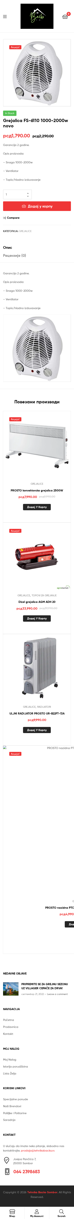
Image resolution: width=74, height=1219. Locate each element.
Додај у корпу (40, 206)
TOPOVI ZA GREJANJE (44, 595)
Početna (8, 1020)
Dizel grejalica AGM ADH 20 (37, 602)
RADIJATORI (44, 706)
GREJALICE (25, 231)
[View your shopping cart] (65, 16)
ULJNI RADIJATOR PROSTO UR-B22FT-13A (37, 713)
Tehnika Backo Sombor (42, 1192)
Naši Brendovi (12, 1106)
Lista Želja (9, 1073)
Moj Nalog (9, 1059)
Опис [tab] (7, 247)
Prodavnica (10, 1026)
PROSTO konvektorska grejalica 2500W (37, 490)
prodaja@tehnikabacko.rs (37, 1150)
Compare (13, 218)
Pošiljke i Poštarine (15, 1113)
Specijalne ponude (15, 1099)
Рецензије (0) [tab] (14, 255)
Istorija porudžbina (15, 1066)
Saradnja (9, 1119)
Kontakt (8, 1033)
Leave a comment (57, 994)
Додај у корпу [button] (37, 507)
